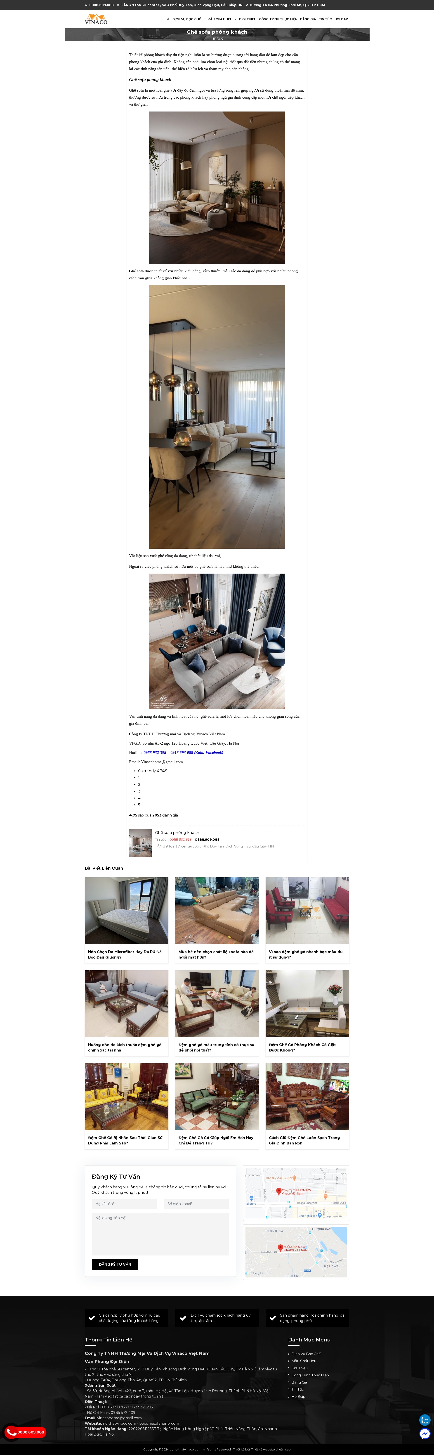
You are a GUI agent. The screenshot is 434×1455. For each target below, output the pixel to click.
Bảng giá (308, 19)
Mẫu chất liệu (220, 19)
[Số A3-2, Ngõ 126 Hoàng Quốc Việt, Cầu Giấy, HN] (296, 1193)
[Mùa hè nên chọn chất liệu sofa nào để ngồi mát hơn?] (217, 910)
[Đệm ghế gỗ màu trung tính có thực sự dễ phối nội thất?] (217, 1003)
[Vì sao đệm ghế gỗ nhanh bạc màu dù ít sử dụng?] (307, 910)
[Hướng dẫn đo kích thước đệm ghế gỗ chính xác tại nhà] (126, 1003)
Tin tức (325, 19)
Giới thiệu (247, 19)
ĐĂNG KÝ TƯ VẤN (115, 1264)
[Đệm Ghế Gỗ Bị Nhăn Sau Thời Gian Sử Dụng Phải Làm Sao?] (126, 1096)
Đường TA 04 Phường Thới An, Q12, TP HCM (287, 5)
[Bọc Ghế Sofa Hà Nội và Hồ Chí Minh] (96, 19)
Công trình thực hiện (278, 19)
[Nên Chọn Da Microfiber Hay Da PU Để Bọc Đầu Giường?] (126, 910)
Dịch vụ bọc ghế (187, 19)
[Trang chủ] (168, 19)
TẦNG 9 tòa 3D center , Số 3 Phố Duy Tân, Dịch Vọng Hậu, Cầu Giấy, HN (182, 5)
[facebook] (425, 1433)
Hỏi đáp (341, 19)
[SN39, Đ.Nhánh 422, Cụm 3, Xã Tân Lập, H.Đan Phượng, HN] (296, 1252)
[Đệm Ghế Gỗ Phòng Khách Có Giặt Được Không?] (307, 1003)
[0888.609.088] (425, 1420)
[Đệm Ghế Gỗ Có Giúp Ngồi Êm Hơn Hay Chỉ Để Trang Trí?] (217, 1096)
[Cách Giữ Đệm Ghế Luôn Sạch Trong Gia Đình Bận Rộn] (307, 1096)
